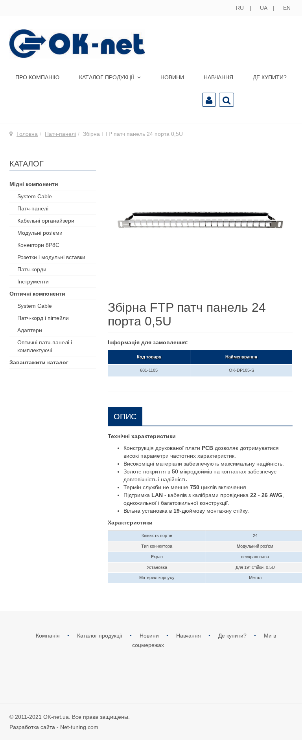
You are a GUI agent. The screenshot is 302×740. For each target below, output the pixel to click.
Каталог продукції (107, 77)
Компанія (48, 635)
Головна (27, 134)
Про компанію (37, 77)
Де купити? (270, 77)
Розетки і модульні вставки (51, 257)
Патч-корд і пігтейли (43, 318)
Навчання (218, 77)
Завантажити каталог (38, 362)
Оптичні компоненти (37, 294)
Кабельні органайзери (45, 220)
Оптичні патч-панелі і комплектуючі (44, 346)
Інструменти (33, 281)
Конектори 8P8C (38, 245)
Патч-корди (31, 269)
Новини (172, 77)
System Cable (34, 196)
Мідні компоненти (33, 184)
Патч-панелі (60, 134)
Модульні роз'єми (40, 233)
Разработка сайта (32, 727)
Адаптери (29, 330)
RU (240, 8)
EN (287, 8)
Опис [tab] (125, 416)
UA (264, 8)
